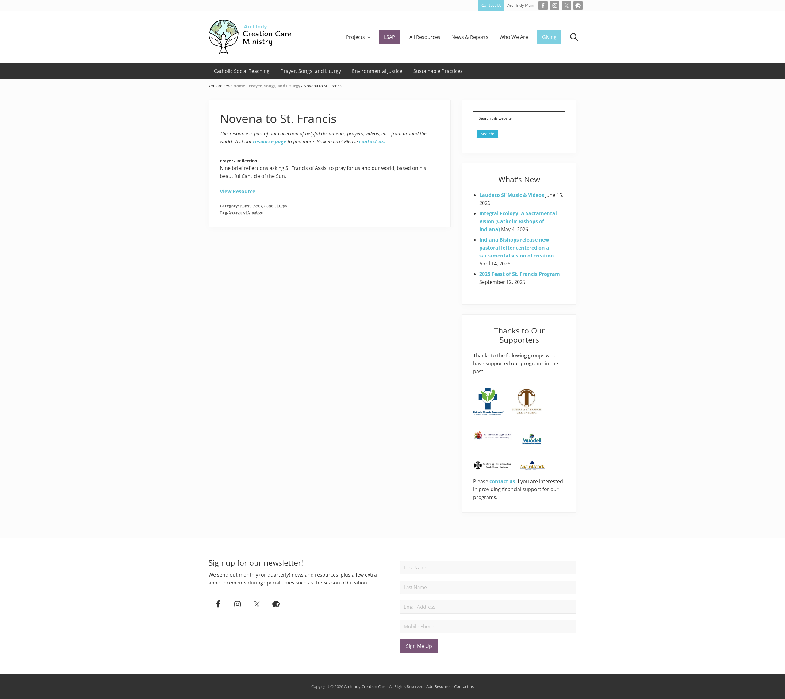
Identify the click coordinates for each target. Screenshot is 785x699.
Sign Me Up (419, 646)
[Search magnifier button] (558, 118)
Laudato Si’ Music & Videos (511, 195)
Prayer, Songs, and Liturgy (263, 206)
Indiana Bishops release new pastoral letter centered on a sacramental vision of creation (516, 247)
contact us (502, 481)
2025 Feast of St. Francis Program (519, 274)
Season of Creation (246, 212)
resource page (269, 141)
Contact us (464, 686)
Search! (487, 134)
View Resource (237, 191)
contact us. (372, 141)
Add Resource (438, 686)
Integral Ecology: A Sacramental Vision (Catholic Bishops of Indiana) (518, 221)
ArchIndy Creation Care (365, 686)
